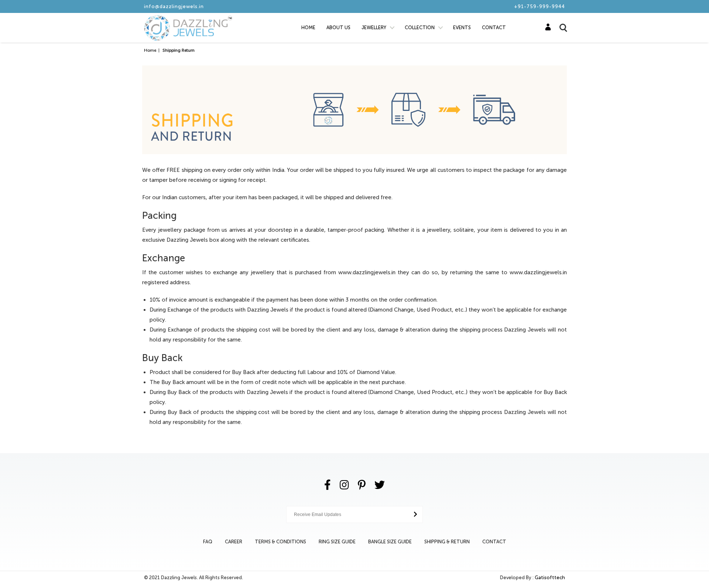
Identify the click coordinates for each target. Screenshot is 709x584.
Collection (420, 27)
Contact (494, 27)
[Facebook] (327, 485)
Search (560, 23)
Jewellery (374, 27)
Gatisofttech (550, 577)
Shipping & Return (447, 541)
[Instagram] (344, 485)
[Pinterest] (362, 485)
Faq (207, 541)
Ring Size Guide (337, 541)
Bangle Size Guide (390, 541)
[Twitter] (379, 485)
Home (308, 27)
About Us (338, 27)
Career (233, 541)
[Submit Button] (415, 514)
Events (462, 27)
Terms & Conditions (280, 541)
